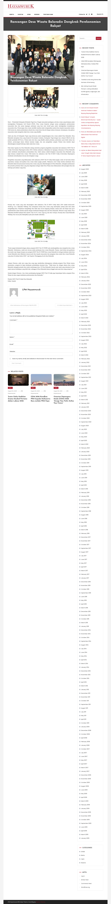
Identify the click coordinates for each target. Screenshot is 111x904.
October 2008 (85, 734)
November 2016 (85, 585)
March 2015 (84, 622)
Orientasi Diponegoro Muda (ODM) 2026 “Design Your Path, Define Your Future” (90, 73)
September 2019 (86, 466)
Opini (29, 14)
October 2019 (85, 463)
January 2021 (85, 407)
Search (99, 14)
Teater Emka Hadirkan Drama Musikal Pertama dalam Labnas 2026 (17, 399)
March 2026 (84, 188)
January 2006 (85, 808)
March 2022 (84, 355)
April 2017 (84, 567)
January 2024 (85, 281)
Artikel (83, 851)
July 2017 (83, 556)
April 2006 (84, 797)
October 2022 (85, 333)
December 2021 (86, 366)
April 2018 (84, 526)
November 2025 (86, 199)
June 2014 (84, 652)
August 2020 (85, 425)
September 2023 (86, 295)
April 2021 (84, 396)
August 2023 (85, 299)
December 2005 (86, 812)
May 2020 (84, 437)
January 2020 (85, 452)
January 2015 (85, 626)
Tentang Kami (48, 14)
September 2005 (86, 823)
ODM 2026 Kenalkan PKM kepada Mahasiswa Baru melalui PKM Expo (40, 399)
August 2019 (84, 470)
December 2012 (86, 671)
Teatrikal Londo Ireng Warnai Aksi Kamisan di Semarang (91, 81)
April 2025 (84, 225)
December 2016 (86, 582)
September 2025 (86, 206)
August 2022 (85, 340)
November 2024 (86, 243)
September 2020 (86, 422)
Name (12, 337)
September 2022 (86, 336)
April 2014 (84, 660)
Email (12, 344)
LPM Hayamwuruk (31, 290)
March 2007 (84, 767)
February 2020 (85, 448)
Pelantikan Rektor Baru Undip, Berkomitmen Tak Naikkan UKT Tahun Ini (91, 143)
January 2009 (85, 727)
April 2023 (84, 314)
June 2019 (84, 478)
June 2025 (84, 217)
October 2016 (85, 589)
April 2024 (84, 269)
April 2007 (84, 764)
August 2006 (85, 786)
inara (82, 108)
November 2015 (85, 615)
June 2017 (84, 559)
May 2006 (84, 793)
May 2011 (83, 715)
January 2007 (85, 771)
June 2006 (84, 790)
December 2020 (86, 411)
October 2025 (85, 202)
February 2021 (85, 403)
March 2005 (84, 834)
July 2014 (84, 649)
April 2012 (84, 682)
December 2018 (86, 500)
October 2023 (85, 292)
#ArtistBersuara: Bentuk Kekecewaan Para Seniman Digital (91, 134)
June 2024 (84, 262)
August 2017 (84, 552)
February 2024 (85, 277)
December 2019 (86, 455)
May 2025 (84, 221)
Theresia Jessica (86, 141)
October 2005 (85, 819)
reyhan (83, 150)
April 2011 (83, 719)
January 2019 (85, 496)
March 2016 (84, 608)
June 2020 (84, 433)
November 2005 (86, 816)
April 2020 (84, 440)
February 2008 (85, 741)
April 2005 (84, 831)
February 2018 (85, 533)
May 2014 (84, 656)
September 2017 (86, 548)
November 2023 (86, 288)
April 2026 (84, 184)
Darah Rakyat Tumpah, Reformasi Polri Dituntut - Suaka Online (91, 119)
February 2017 (85, 574)
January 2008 (85, 745)
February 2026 (85, 191)
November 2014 (86, 634)
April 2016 (84, 604)
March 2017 (84, 570)
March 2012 (84, 686)
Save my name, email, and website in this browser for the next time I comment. (38, 359)
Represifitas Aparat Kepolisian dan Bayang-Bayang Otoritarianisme (90, 125)
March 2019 (84, 489)
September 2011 (86, 704)
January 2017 (85, 578)
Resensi (36, 14)
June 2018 (84, 518)
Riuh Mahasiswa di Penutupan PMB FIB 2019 (23, 305)
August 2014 (84, 645)
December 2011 (85, 693)
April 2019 (84, 485)
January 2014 (85, 667)
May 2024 (84, 266)
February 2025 (85, 232)
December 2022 (86, 325)
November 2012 (85, 675)
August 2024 (85, 255)
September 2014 (86, 641)
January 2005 (85, 838)
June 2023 (84, 307)
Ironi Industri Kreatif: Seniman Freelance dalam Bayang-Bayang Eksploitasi (89, 110)
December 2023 (86, 284)
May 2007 (84, 760)
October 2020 (85, 418)
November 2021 (85, 370)
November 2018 (85, 504)
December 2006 (86, 775)
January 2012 (85, 689)
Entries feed (84, 880)
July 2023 (84, 303)
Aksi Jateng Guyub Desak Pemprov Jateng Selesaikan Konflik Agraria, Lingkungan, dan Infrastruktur (90, 90)
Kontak (20, 14)
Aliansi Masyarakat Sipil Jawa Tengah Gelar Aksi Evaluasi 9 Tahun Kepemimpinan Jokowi (91, 153)
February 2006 (85, 805)
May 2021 (84, 392)
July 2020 (84, 429)
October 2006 (85, 782)
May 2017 (84, 563)
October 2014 (85, 637)
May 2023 (84, 310)
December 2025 (86, 195)
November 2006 (86, 779)
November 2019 (85, 459)
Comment (13, 320)
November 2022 (86, 329)
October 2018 (85, 507)
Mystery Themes (40, 902)
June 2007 (84, 756)
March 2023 (84, 318)
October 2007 (85, 749)
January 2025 (85, 236)
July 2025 (84, 214)
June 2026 (84, 176)
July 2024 (84, 258)
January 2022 (85, 362)
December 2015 (86, 611)
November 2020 (86, 414)
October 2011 (85, 701)
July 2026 (84, 173)
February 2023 (85, 321)
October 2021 (85, 373)
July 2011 (83, 712)
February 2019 (85, 492)
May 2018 (84, 522)
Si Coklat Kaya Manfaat (64, 305)
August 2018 (84, 515)
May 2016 (84, 600)
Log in (83, 876)
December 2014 (86, 630)
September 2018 (86, 511)
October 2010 (85, 723)
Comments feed (86, 883)
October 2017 (85, 544)
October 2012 (85, 678)
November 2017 (85, 541)
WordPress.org (85, 887)
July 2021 (83, 385)
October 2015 (85, 619)
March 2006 (84, 801)
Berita (12, 14)
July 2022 (84, 344)
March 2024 (84, 273)
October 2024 (85, 247)
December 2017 (86, 537)
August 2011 (84, 708)
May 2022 (84, 347)
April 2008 (84, 738)
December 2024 (86, 240)
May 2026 (84, 180)
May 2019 (84, 481)
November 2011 (85, 697)
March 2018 (84, 530)
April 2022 (84, 351)
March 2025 (84, 229)
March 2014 (84, 663)
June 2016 (84, 596)
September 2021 (86, 377)
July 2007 (84, 753)
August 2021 (84, 381)
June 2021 (84, 388)
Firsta (82, 132)
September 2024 (86, 251)
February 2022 (85, 359)
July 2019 (83, 474)
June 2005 (84, 827)
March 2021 (84, 399)
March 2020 (84, 444)
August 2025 (85, 210)
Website (12, 351)
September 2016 (86, 593)
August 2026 (85, 169)
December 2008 (86, 730)
